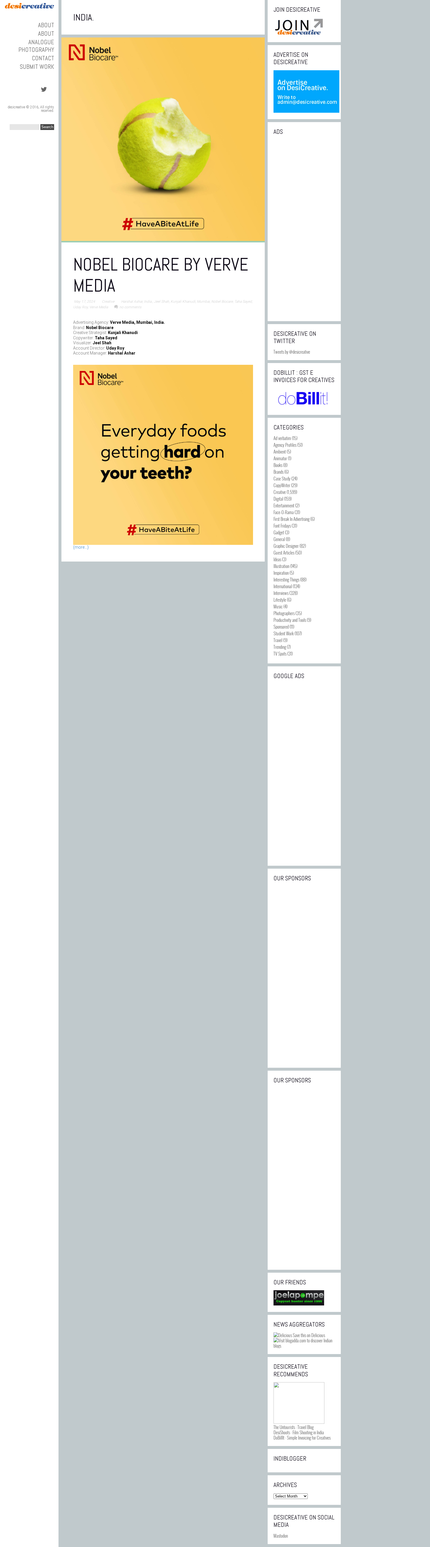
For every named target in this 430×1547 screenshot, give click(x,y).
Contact (43, 58)
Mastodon (281, 1535)
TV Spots (280, 653)
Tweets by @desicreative (292, 351)
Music (278, 606)
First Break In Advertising (291, 519)
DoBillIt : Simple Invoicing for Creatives (302, 1437)
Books (278, 465)
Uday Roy (80, 307)
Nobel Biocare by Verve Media (160, 275)
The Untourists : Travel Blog (294, 1427)
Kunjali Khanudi (183, 302)
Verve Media (98, 307)
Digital (278, 498)
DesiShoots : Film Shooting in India (299, 1432)
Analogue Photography (36, 45)
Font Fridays (282, 525)
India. (148, 302)
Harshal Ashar (131, 302)
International (283, 586)
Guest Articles (284, 552)
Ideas (277, 559)
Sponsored (281, 626)
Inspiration (281, 572)
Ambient (280, 451)
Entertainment (284, 505)
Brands (278, 471)
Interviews (281, 593)
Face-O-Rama (284, 512)
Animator (280, 458)
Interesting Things (286, 579)
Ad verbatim (282, 438)
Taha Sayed (243, 302)
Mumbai (203, 302)
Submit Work (37, 67)
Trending (280, 647)
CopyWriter (282, 485)
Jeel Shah (161, 302)
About (46, 25)
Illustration (281, 566)
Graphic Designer (286, 546)
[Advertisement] (304, 227)
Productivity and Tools (290, 620)
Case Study (282, 478)
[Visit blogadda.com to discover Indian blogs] (304, 1345)
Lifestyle (280, 599)
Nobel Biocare (222, 302)
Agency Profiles (285, 444)
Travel (278, 640)
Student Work (284, 633)
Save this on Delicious (308, 1335)
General (279, 539)
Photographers (284, 613)
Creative (108, 302)
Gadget (279, 532)
